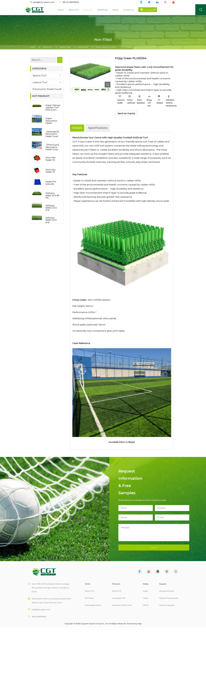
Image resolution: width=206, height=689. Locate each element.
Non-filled (83, 47)
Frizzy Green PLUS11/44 (106, 47)
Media (115, 10)
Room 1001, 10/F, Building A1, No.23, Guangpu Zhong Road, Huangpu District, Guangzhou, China (51, 588)
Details (77, 128)
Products (88, 10)
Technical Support (167, 605)
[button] (108, 89)
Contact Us (128, 10)
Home (61, 10)
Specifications (97, 128)
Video (145, 598)
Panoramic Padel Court (47, 89)
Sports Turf (65, 47)
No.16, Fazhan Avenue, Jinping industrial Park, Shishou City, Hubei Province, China (51, 601)
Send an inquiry (126, 113)
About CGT (74, 10)
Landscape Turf (118, 598)
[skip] (37, 9)
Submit (154, 547)
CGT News (89, 598)
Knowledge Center (93, 605)
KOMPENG (102, 10)
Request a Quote (166, 591)
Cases (145, 591)
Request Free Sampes (168, 598)
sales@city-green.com (41, 610)
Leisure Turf (40, 82)
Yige (140, 624)
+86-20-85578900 (39, 617)
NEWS (145, 605)
